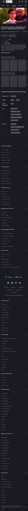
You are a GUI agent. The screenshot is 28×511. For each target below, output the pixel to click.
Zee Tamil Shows (5, 206)
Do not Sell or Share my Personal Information (13, 299)
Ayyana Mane (5, 397)
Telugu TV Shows (5, 162)
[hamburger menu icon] (26, 1)
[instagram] (11, 287)
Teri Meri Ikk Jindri (5, 229)
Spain (3, 496)
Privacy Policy (9, 294)
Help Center (20, 291)
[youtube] (19, 287)
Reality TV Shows (5, 185)
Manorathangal (5, 405)
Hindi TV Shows (5, 154)
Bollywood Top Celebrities (6, 437)
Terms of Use (18, 294)
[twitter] (15, 287)
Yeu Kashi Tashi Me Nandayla (8, 240)
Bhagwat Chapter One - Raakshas (9, 342)
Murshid (3, 400)
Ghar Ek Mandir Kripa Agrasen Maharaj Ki (10, 271)
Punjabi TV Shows (5, 167)
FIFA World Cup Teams (6, 488)
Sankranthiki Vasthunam (7, 353)
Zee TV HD (4, 384)
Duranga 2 (4, 421)
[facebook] (7, 287)
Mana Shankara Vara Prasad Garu (9, 355)
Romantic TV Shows (6, 177)
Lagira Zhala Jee (5, 243)
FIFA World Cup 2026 (6, 486)
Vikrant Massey (5, 444)
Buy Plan (10, 1)
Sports (8, 5)
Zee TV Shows (5, 196)
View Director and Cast (6, 54)
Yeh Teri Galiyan (5, 219)
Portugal (4, 507)
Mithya (3, 423)
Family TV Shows (5, 180)
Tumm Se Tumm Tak (6, 311)
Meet (3, 261)
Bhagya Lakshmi (5, 263)
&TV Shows (4, 198)
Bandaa (3, 371)
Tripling (3, 431)
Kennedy (4, 348)
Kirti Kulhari (4, 465)
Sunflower (4, 428)
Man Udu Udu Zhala (6, 245)
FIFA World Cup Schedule (7, 491)
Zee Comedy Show (6, 266)
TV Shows (14, 5)
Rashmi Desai (5, 473)
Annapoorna (4, 327)
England (3, 501)
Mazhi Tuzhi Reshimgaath (7, 237)
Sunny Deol (4, 460)
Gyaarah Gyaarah (5, 402)
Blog (3, 481)
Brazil (3, 504)
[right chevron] (2, 67)
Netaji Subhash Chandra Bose (8, 31)
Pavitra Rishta (5, 224)
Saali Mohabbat (5, 345)
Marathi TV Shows (5, 156)
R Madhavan (4, 442)
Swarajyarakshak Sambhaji (7, 250)
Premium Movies (4, 338)
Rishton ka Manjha (5, 258)
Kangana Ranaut (5, 470)
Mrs (3, 358)
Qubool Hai (4, 227)
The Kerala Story (5, 363)
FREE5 (25, 5)
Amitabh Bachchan (6, 468)
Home (2, 5)
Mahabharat (4, 309)
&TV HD (3, 387)
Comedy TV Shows (5, 183)
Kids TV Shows (5, 335)
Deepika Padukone (6, 447)
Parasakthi (4, 368)
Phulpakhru (4, 248)
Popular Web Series (5, 393)
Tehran (3, 350)
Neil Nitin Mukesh (5, 462)
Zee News (4, 382)
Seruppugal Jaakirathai (6, 410)
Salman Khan (4, 449)
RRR (3, 374)
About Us (13, 291)
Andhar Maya (5, 408)
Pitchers (3, 434)
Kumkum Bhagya (5, 316)
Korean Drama (5, 332)
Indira (3, 329)
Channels (6, 291)
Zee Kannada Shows (6, 203)
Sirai (3, 361)
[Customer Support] (22, 1)
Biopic (9, 45)
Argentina (4, 499)
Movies (20, 5)
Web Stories (4, 483)
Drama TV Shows (5, 175)
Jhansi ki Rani (4, 314)
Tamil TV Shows (5, 159)
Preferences (13, 297)
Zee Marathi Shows (6, 201)
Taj (2, 426)
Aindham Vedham (5, 413)
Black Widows (5, 418)
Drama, (5, 45)
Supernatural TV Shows (6, 188)
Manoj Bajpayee (5, 452)
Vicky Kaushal (5, 457)
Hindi (10, 41)
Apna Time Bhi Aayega (6, 222)
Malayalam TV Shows (6, 164)
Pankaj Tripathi (5, 455)
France (3, 494)
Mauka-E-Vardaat (5, 269)
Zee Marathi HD (5, 389)
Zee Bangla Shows (5, 209)
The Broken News (5, 415)
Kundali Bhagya (5, 319)
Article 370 (4, 366)
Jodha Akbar (4, 216)
